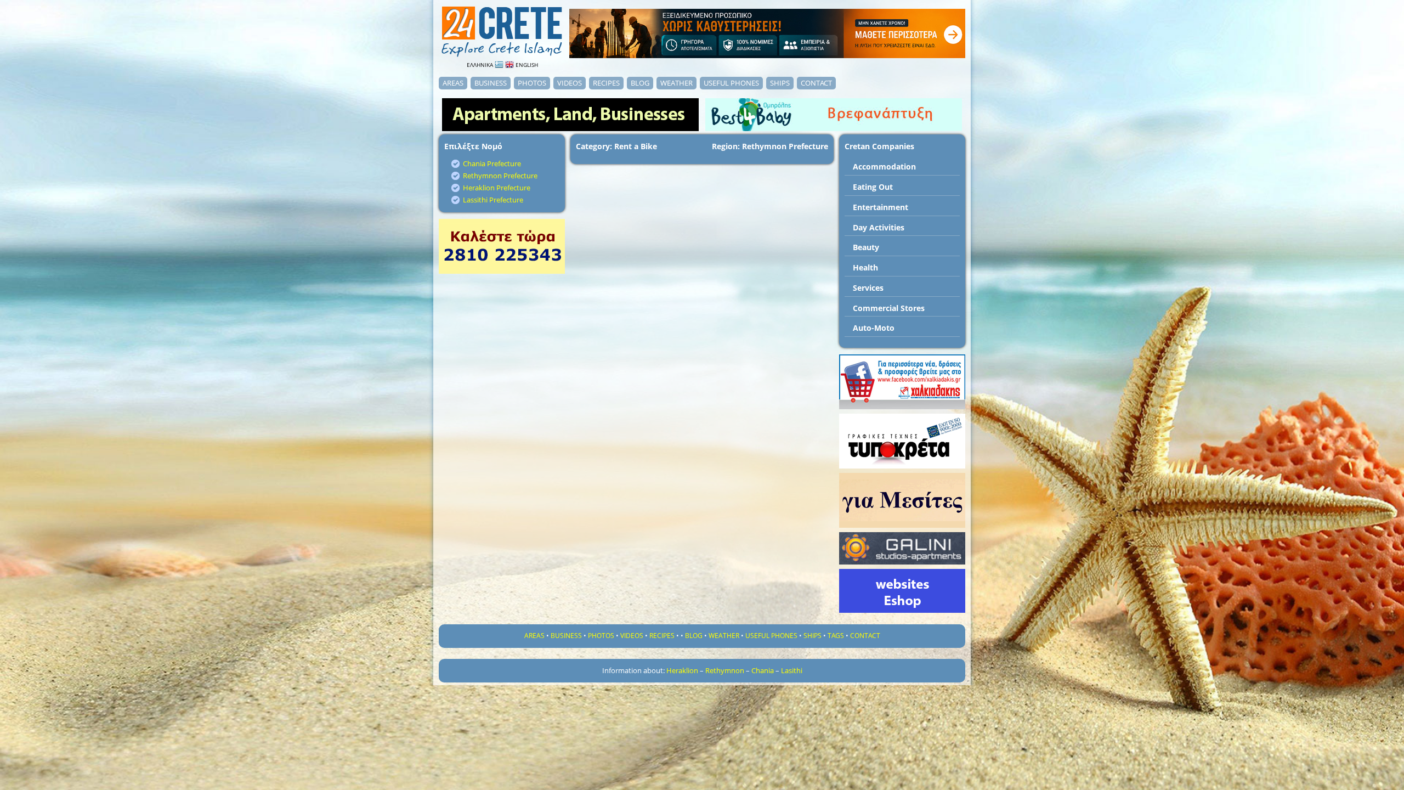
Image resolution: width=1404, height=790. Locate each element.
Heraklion (682, 670)
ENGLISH (526, 65)
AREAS (453, 83)
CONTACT (816, 83)
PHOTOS (532, 83)
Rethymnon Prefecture (500, 175)
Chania (762, 670)
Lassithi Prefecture (493, 200)
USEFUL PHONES (731, 83)
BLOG (640, 83)
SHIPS (780, 83)
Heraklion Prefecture (496, 188)
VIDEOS (569, 83)
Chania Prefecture (492, 163)
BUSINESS (490, 83)
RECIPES (606, 83)
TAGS (836, 635)
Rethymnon (724, 670)
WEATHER (676, 83)
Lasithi (791, 670)
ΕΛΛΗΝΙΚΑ (481, 65)
